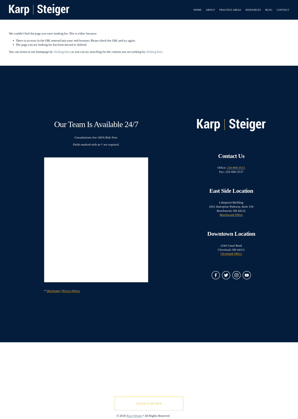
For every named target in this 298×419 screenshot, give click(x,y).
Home (197, 9)
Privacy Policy (71, 291)
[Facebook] (216, 275)
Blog (268, 9)
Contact (283, 9)
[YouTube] (247, 275)
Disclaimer (53, 291)
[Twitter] (226, 275)
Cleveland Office (231, 253)
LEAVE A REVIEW (149, 403)
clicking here (62, 51)
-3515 (241, 167)
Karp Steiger (134, 415)
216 (229, 167)
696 (235, 167)
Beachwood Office (231, 215)
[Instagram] (236, 275)
